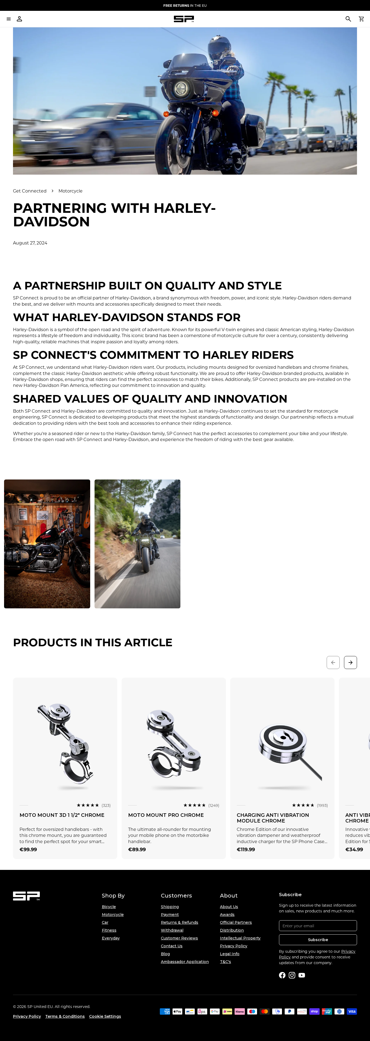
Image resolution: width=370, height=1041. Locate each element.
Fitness (109, 930)
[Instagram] (292, 975)
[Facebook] (282, 975)
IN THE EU (185, 5)
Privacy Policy (233, 946)
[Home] (184, 19)
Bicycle (109, 906)
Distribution (232, 930)
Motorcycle (71, 191)
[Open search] (348, 19)
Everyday (111, 938)
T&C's (225, 961)
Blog (165, 953)
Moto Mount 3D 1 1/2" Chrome (62, 815)
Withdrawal (172, 930)
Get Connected (30, 191)
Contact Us (172, 946)
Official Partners (236, 922)
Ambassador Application (185, 961)
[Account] (19, 19)
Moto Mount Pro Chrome (166, 815)
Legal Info (229, 953)
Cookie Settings (105, 1016)
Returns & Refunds (179, 922)
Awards (227, 914)
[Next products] (350, 662)
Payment (170, 914)
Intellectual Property (240, 938)
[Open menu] (8, 19)
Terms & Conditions (65, 1016)
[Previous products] (333, 662)
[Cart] (361, 19)
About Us (229, 906)
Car (105, 922)
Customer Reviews (179, 938)
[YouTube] (301, 975)
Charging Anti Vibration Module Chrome (273, 818)
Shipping (170, 906)
